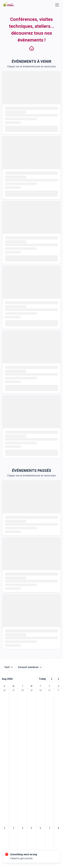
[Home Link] (8, 5)
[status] (31, 856)
